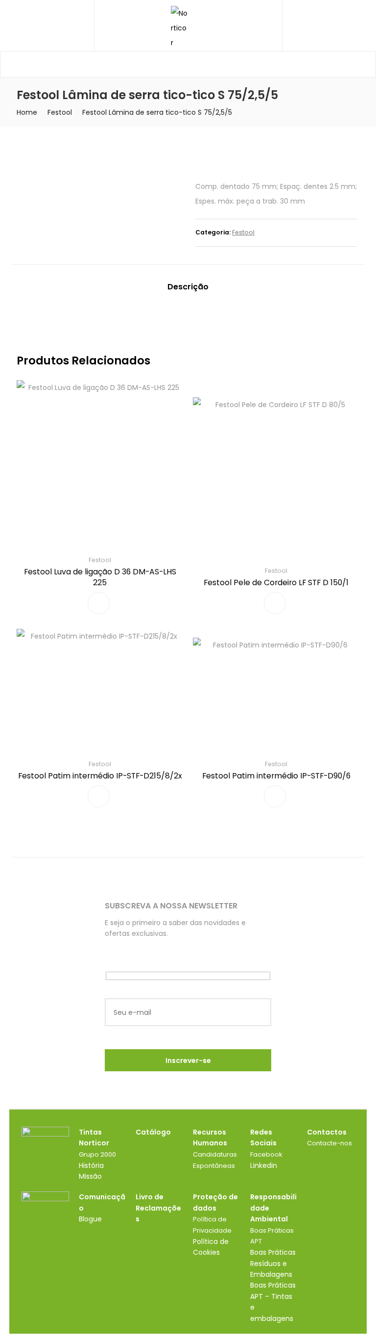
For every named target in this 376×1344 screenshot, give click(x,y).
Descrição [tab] (188, 286)
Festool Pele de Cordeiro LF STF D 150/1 (276, 582)
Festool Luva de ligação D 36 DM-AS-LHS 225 (100, 577)
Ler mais (99, 603)
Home (27, 112)
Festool (59, 112)
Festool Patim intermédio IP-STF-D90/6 (276, 775)
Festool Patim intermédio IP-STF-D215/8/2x (100, 775)
